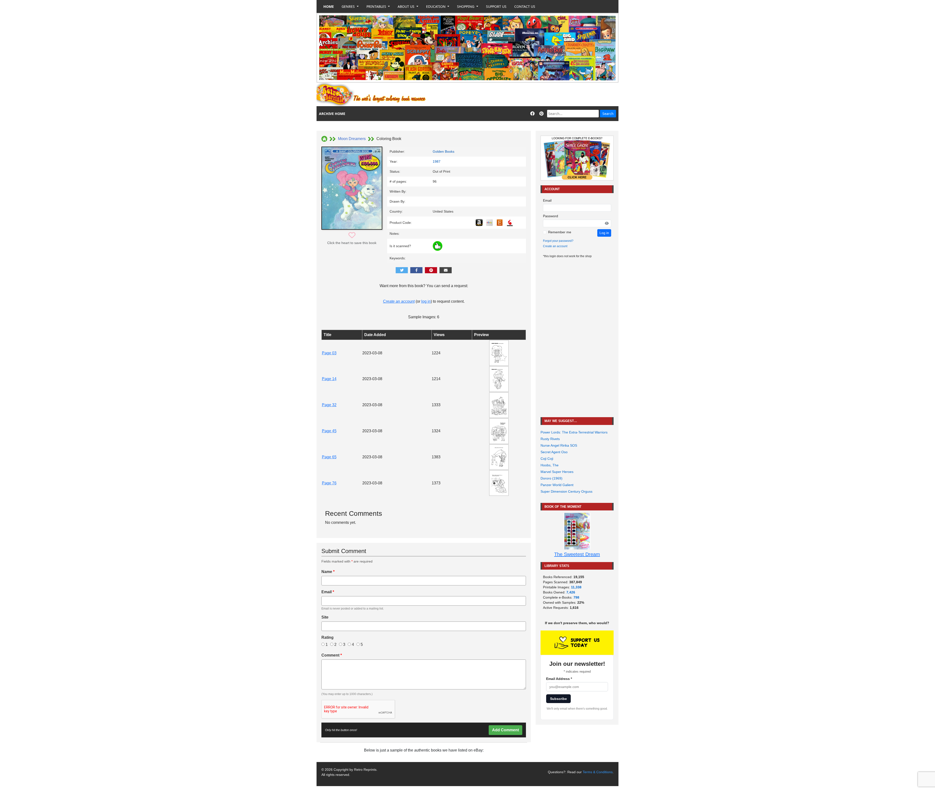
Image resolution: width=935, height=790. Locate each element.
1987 (436, 161)
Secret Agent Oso (554, 452)
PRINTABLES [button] (376, 6)
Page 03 (329, 353)
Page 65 (329, 457)
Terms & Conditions (598, 772)
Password (550, 216)
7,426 (570, 592)
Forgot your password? (558, 241)
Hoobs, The (550, 465)
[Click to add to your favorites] (352, 235)
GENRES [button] (349, 6)
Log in (604, 233)
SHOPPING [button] (466, 6)
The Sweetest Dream (577, 554)
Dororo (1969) (551, 478)
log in (426, 301)
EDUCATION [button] (436, 6)
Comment (331, 655)
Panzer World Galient (557, 485)
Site (324, 617)
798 (576, 597)
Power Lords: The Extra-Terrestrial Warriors (574, 432)
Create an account (399, 301)
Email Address (559, 679)
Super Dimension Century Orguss (566, 491)
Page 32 (329, 405)
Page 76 (329, 483)
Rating (327, 637)
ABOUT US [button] (406, 6)
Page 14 (329, 379)
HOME (328, 6)
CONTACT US (524, 6)
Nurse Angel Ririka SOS (559, 445)
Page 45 (329, 431)
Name (328, 572)
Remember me (559, 232)
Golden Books (443, 151)
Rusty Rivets (550, 439)
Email (327, 592)
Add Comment (505, 730)
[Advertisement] (529, 94)
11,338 (576, 587)
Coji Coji (547, 459)
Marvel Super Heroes (557, 472)
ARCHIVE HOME (332, 113)
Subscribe (558, 699)
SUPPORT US (496, 6)
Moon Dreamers (352, 139)
